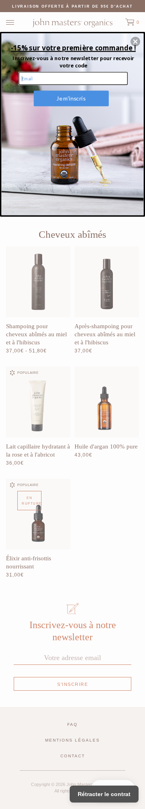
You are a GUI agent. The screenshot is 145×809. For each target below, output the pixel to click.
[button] (135, 41)
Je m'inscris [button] (70, 98)
